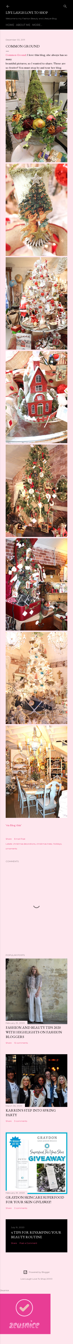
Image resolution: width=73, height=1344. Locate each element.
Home (10, 25)
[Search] (65, 5)
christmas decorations (24, 843)
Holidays (57, 843)
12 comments (21, 1042)
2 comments (20, 1208)
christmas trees (44, 843)
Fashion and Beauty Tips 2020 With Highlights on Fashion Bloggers (34, 1032)
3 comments (20, 1121)
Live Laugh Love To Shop (27, 13)
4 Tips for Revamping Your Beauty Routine (36, 1234)
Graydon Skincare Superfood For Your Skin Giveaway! (35, 1199)
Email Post (19, 839)
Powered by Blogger (39, 1272)
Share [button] (9, 839)
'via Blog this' (13, 825)
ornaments (11, 848)
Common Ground (16, 55)
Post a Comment (28, 1243)
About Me (23, 25)
